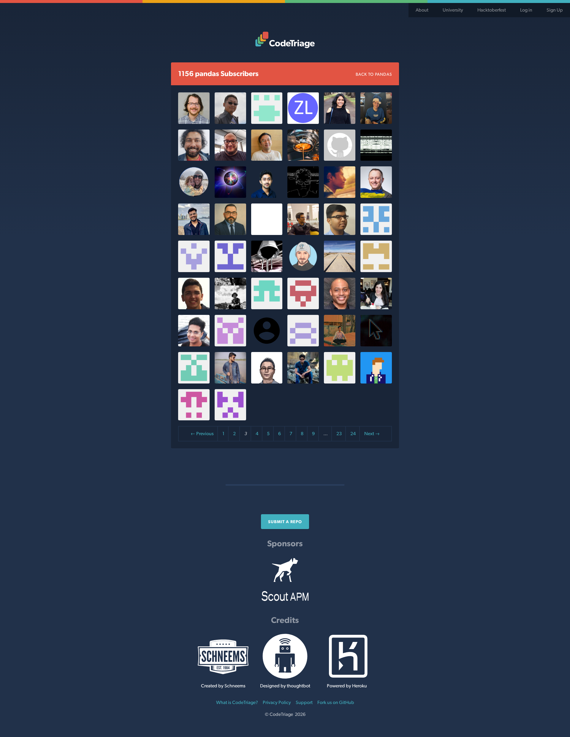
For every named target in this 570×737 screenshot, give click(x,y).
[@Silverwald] (267, 122)
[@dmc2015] (267, 270)
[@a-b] (376, 196)
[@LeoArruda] (230, 233)
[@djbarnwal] (194, 233)
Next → (372, 433)
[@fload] (194, 196)
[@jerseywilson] (339, 307)
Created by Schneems (223, 686)
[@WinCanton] (303, 196)
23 (339, 433)
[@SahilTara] (339, 233)
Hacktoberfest (491, 10)
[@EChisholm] (376, 382)
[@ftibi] (267, 307)
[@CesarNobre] (194, 307)
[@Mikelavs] (230, 159)
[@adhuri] (303, 233)
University (453, 10)
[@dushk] (194, 382)
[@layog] (230, 419)
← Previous (202, 433)
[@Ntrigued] (376, 345)
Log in (526, 10)
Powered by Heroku (347, 686)
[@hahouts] (339, 159)
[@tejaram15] (303, 382)
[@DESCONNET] (230, 270)
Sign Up (555, 10)
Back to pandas (374, 74)
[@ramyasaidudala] (376, 233)
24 (353, 433)
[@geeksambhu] (267, 196)
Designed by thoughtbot (285, 686)
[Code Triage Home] (285, 39)
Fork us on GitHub (335, 702)
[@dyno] (230, 122)
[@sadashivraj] (303, 345)
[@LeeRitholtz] (303, 159)
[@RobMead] (339, 270)
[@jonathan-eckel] (194, 122)
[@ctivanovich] (303, 270)
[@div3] (339, 382)
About (422, 10)
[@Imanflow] (194, 270)
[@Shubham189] (230, 382)
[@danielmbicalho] (194, 159)
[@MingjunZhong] (267, 382)
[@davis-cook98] (376, 122)
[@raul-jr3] (339, 345)
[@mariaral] (376, 307)
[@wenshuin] (230, 345)
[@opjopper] (303, 307)
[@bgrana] (230, 196)
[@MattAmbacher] (194, 419)
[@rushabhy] (339, 196)
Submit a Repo (285, 521)
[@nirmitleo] (194, 345)
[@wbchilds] (230, 307)
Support (304, 702)
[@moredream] (267, 159)
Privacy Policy (277, 702)
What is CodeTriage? (237, 702)
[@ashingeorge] (376, 270)
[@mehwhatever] (267, 233)
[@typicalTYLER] (376, 159)
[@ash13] (339, 122)
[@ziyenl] (303, 122)
